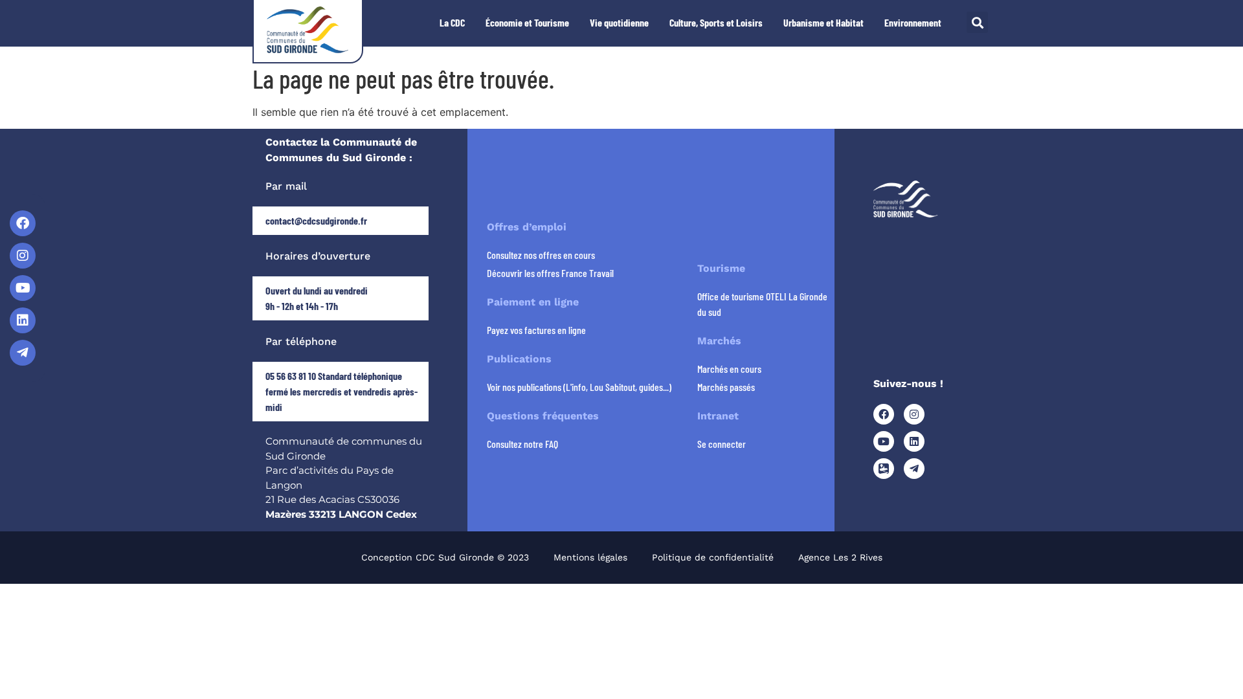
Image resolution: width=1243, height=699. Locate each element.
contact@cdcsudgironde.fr (316, 220)
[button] (977, 22)
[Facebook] (23, 223)
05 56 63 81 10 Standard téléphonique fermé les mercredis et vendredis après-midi (341, 391)
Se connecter (721, 444)
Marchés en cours (729, 368)
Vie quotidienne (619, 22)
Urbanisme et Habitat (823, 22)
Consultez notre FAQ (522, 444)
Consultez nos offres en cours (541, 255)
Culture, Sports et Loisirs (716, 22)
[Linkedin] (23, 320)
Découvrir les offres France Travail (550, 273)
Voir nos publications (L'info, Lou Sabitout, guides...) (579, 387)
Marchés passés (726, 387)
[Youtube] (23, 288)
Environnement (912, 22)
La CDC (452, 22)
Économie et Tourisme (527, 22)
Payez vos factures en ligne (536, 330)
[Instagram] (23, 256)
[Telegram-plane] (23, 353)
